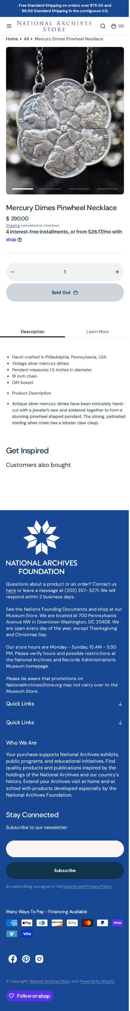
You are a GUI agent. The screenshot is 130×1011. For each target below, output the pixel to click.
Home (12, 38)
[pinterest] (26, 959)
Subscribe (63, 870)
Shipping (13, 225)
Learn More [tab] (94, 331)
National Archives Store (50, 981)
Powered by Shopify (97, 981)
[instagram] (39, 959)
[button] (9, 26)
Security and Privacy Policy (87, 886)
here (11, 590)
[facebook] (12, 959)
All (26, 38)
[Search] (99, 26)
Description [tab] (31, 331)
